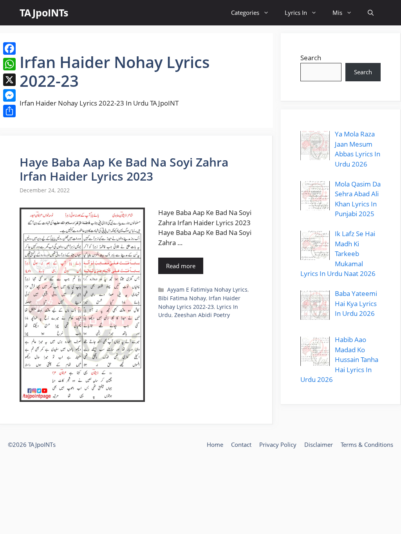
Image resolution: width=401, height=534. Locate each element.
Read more (180, 266)
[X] (9, 80)
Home (215, 444)
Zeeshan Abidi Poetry (202, 315)
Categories (245, 12)
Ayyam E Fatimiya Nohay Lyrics (207, 289)
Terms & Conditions (367, 444)
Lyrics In (296, 12)
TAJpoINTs (44, 12)
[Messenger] (9, 95)
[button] (370, 12)
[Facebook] (9, 48)
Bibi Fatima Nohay (182, 298)
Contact (241, 444)
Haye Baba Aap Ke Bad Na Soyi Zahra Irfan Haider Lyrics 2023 (124, 169)
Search (310, 57)
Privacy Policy (277, 444)
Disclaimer (318, 444)
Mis (337, 12)
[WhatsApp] (9, 64)
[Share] (9, 111)
